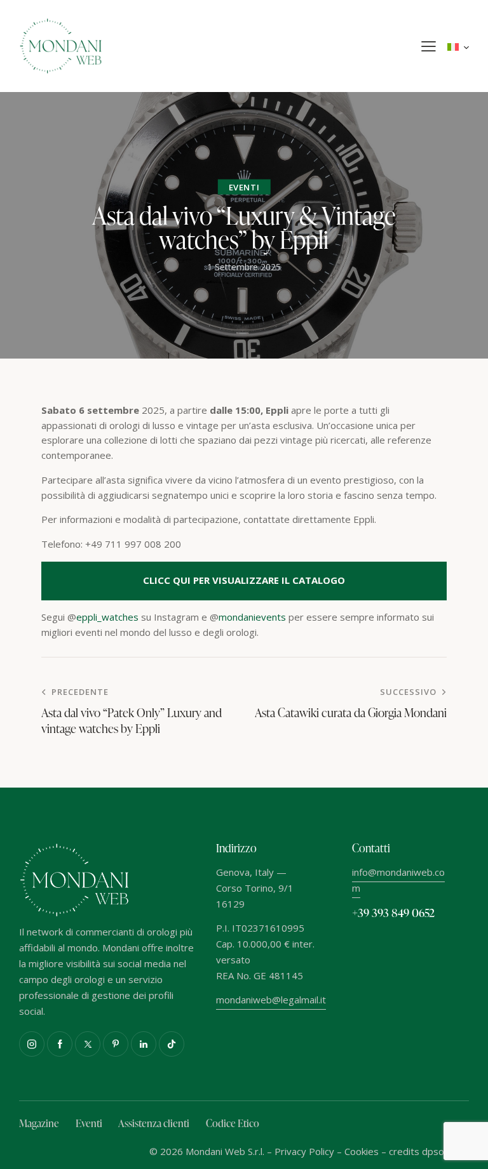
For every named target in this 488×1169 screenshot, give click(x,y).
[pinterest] (115, 1044)
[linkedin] (143, 1044)
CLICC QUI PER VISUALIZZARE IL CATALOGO (244, 580)
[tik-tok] (171, 1044)
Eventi (244, 187)
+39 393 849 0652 (393, 912)
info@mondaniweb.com (398, 880)
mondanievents (253, 617)
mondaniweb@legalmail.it (271, 999)
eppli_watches (107, 617)
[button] (428, 46)
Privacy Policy (304, 1151)
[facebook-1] (59, 1044)
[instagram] (31, 1044)
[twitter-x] (87, 1044)
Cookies (361, 1151)
